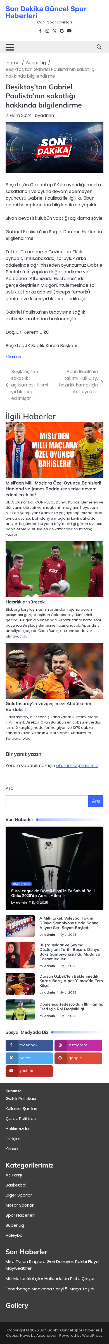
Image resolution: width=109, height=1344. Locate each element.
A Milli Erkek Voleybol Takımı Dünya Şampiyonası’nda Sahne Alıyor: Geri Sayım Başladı (68, 923)
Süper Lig (14, 357)
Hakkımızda (17, 1128)
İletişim (13, 1139)
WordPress (92, 1335)
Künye (12, 1149)
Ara (9, 788)
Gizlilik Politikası (21, 1098)
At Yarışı (14, 1175)
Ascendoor (46, 1335)
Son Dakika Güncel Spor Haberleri (46, 12)
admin (47, 115)
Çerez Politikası (21, 1118)
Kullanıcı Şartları (21, 1108)
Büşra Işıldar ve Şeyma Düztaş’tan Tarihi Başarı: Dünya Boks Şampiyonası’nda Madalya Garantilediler (69, 951)
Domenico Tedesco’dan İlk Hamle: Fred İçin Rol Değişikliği (71, 1006)
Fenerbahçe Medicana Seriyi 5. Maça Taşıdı (50, 1289)
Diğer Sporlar (19, 1195)
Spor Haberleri (20, 1215)
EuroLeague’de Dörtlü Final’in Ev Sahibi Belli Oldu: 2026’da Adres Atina (53, 893)
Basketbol (21, 884)
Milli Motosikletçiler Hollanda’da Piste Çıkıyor (50, 1278)
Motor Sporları (20, 1205)
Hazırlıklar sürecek (25, 602)
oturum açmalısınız (77, 765)
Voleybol (14, 1235)
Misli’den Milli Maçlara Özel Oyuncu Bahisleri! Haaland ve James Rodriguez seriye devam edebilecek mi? (53, 488)
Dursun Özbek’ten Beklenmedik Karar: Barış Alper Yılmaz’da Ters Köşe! (71, 981)
